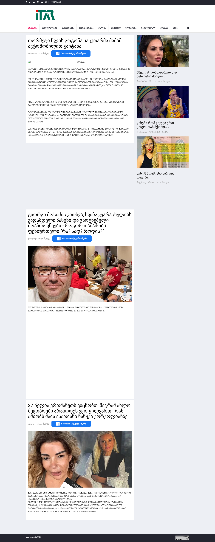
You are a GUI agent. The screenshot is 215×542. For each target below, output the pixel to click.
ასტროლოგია (49, 28)
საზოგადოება (86, 28)
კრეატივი (116, 28)
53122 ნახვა (43, 423)
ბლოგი (102, 28)
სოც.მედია (130, 28)
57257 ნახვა (44, 238)
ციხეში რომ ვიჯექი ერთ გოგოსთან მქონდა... (155, 125)
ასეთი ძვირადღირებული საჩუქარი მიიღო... (157, 74)
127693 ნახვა (162, 81)
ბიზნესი (164, 28)
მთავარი (32, 28)
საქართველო (148, 28)
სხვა (175, 28)
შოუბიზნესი (68, 28)
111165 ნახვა (161, 182)
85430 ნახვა (161, 131)
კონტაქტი (56, 2)
